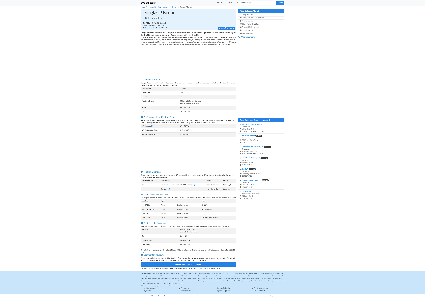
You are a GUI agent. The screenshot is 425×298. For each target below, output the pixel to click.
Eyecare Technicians (224, 288)
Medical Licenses (247, 21)
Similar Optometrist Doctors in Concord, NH (255, 120)
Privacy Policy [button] (267, 296)
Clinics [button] (229, 3)
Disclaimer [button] (231, 296)
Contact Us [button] (194, 296)
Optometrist (151, 7)
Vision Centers (186, 291)
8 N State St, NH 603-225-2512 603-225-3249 (253, 128)
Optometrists (185, 288)
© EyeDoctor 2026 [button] (157, 296)
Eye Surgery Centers (261, 288)
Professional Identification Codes (253, 18)
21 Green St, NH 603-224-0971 (254, 161)
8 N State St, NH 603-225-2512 (254, 184)
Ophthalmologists (150, 288)
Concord (175, 7)
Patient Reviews (247, 33)
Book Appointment (248, 30)
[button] (152, 126)
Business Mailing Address (250, 27)
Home (143, 7)
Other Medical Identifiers (250, 24)
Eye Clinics (148, 291)
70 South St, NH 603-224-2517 (250, 195)
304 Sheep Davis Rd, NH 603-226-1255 (251, 139)
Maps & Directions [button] (227, 28)
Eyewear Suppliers (223, 291)
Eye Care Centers (260, 291)
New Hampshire (163, 7)
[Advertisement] (188, 61)
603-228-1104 (149, 28)
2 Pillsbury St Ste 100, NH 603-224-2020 (250, 172)
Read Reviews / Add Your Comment (188, 264)
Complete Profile (247, 15)
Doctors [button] (219, 3)
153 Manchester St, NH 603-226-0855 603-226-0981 (255, 150)
